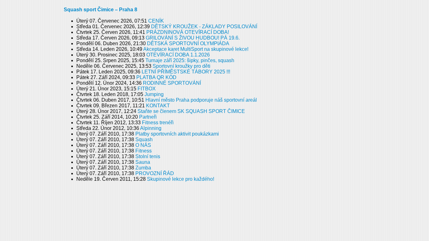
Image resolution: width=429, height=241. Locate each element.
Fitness (143, 150)
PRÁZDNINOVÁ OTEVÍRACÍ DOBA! (187, 32)
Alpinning (150, 128)
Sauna (142, 162)
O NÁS (143, 145)
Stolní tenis (147, 156)
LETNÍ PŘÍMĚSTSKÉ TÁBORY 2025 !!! (186, 71)
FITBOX (147, 88)
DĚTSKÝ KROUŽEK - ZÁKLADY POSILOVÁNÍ (204, 26)
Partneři (148, 117)
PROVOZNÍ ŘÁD (154, 173)
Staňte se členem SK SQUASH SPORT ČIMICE (191, 111)
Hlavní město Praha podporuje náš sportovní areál (201, 100)
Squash (144, 139)
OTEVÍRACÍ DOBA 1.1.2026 (178, 54)
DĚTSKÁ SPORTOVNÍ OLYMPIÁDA (188, 43)
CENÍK (156, 21)
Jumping (154, 94)
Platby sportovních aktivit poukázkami (177, 134)
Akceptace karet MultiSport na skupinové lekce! (195, 49)
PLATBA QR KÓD (156, 77)
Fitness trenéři (158, 122)
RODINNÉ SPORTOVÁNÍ (172, 83)
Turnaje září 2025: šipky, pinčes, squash (189, 60)
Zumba (143, 167)
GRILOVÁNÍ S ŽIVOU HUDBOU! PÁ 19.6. (193, 37)
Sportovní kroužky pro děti (181, 66)
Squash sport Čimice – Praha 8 (100, 9)
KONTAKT (158, 105)
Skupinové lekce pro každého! (180, 179)
